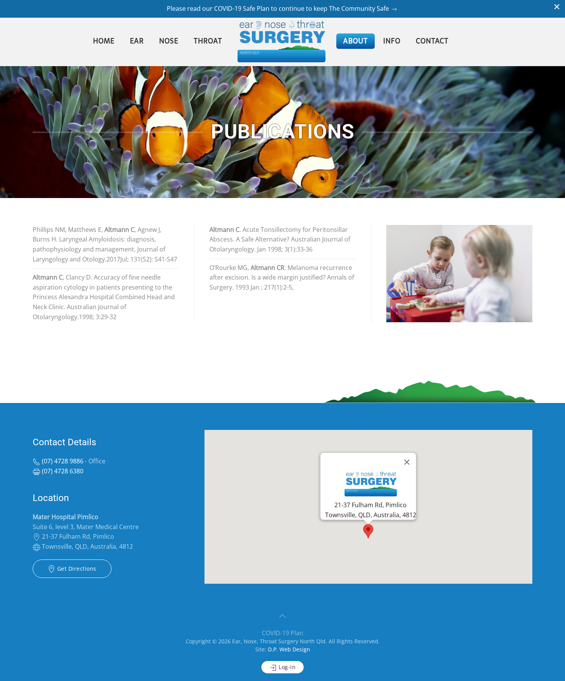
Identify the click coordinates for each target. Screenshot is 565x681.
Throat (208, 41)
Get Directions (75, 568)
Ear (137, 41)
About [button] (355, 41)
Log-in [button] (286, 667)
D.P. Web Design (289, 649)
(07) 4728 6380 (61, 471)
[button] (368, 531)
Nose (168, 41)
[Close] (407, 462)
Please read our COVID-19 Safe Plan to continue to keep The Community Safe (279, 8)
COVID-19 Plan (282, 633)
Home (104, 41)
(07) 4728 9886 (61, 461)
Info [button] (391, 41)
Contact (432, 41)
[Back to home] (283, 41)
